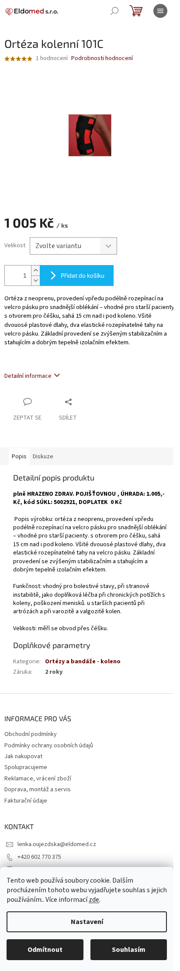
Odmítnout (45, 949)
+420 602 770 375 (39, 857)
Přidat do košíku (82, 275)
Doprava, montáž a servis (37, 789)
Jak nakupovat (23, 756)
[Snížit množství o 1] (35, 281)
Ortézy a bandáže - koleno (83, 661)
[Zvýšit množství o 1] (35, 270)
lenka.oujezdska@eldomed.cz (56, 844)
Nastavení (87, 922)
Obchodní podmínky (30, 734)
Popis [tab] (19, 456)
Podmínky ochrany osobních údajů (48, 745)
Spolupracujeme (25, 767)
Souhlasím (128, 949)
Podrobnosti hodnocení (102, 58)
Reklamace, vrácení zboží (37, 778)
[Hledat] (114, 11)
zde (94, 899)
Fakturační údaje (25, 800)
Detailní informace (28, 376)
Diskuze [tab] (43, 456)
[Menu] (160, 11)
